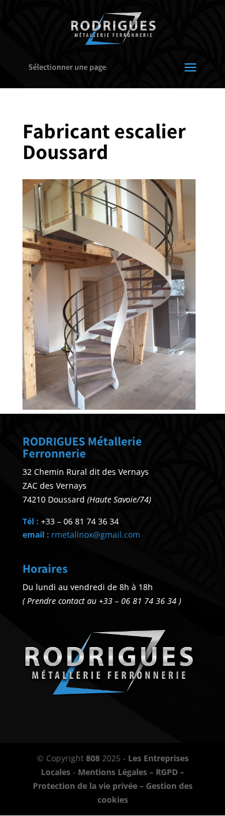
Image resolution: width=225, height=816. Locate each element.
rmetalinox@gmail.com (95, 534)
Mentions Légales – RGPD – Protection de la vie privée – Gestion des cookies (113, 785)
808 (93, 758)
